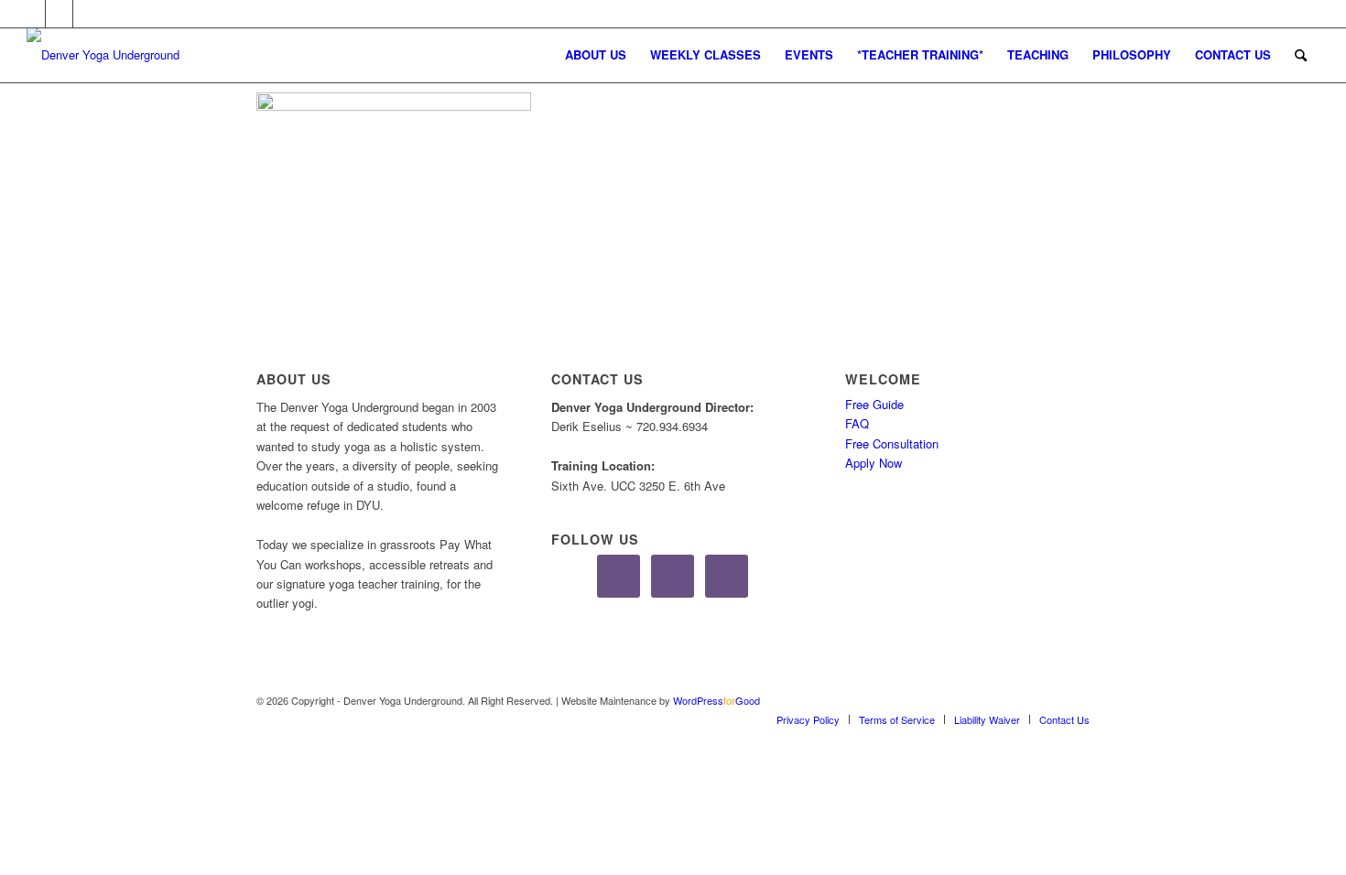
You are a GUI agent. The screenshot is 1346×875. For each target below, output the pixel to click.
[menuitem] (595, 54)
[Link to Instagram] (59, 13)
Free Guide (874, 404)
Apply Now (873, 462)
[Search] (1301, 54)
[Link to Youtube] (87, 13)
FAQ (857, 423)
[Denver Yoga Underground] (164, 54)
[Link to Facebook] (31, 13)
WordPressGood (716, 700)
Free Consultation (892, 443)
